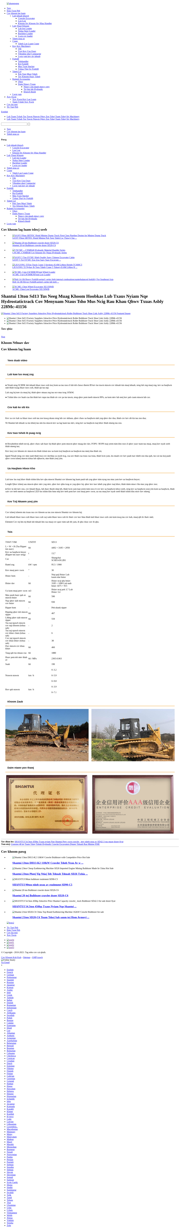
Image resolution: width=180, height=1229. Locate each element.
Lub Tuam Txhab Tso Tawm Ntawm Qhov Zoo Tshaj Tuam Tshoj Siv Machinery (43, 116)
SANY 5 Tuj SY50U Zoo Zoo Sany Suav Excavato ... (36, 260)
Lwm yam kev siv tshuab (29, 56)
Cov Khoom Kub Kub (11, 957)
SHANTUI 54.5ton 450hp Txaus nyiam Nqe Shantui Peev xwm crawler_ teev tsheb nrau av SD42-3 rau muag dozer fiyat (69, 841)
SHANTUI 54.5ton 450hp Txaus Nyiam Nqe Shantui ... (44, 906)
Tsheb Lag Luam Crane (28, 43)
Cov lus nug (12, 104)
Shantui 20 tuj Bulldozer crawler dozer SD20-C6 (34, 245)
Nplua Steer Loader (26, 31)
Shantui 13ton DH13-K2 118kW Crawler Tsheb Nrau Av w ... (47, 862)
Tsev (9, 8)
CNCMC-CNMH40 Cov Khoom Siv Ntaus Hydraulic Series (39, 252)
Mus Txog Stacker (26, 66)
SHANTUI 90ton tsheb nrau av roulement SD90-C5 (42, 884)
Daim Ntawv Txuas (27, 84)
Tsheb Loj (16, 71)
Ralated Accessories (21, 79)
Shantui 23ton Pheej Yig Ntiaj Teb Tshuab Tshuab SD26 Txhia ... (50, 873)
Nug (3, 337)
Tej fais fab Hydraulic (33, 89)
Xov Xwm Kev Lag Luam (24, 99)
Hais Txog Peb (13, 11)
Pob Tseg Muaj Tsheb (27, 74)
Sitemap (26, 957)
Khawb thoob (30, 92)
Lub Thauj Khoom (20, 26)
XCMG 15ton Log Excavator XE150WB (30, 289)
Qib (19, 49)
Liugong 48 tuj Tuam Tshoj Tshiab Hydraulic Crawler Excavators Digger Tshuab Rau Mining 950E (55, 844)
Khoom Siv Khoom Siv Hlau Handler (35, 23)
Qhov (20, 81)
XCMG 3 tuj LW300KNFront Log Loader (31, 274)
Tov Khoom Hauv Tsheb (29, 76)
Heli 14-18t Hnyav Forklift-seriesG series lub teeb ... (35, 282)
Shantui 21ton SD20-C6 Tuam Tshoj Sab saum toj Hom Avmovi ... (50, 917)
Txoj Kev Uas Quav (27, 51)
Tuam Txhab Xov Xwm (23, 102)
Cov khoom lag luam (16, 13)
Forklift (15, 59)
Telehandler (23, 61)
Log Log (22, 21)
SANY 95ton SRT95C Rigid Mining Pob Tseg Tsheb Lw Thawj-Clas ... (44, 238)
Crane (15, 41)
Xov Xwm (11, 97)
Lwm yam (17, 94)
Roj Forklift (23, 64)
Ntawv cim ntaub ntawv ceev (37, 87)
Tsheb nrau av (18, 38)
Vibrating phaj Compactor (29, 54)
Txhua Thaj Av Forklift (28, 69)
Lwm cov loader (25, 36)
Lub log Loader (25, 28)
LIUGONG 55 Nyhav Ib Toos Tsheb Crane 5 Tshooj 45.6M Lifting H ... (44, 267)
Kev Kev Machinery (21, 46)
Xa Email (5, 962)
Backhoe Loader (25, 33)
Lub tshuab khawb (20, 16)
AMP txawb (37, 957)
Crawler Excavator (26, 18)
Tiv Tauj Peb (12, 107)
